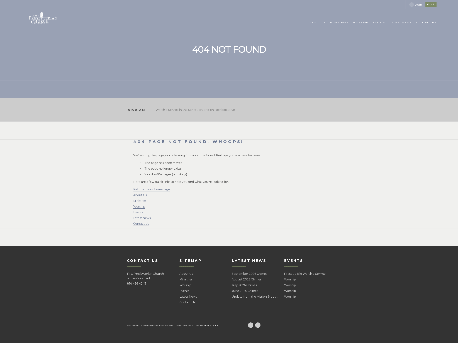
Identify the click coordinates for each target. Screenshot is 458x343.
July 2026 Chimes (244, 285)
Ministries (139, 201)
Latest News (142, 218)
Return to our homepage (151, 189)
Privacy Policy (204, 325)
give (431, 4)
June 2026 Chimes (245, 291)
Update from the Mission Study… (255, 296)
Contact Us (141, 223)
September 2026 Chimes (249, 273)
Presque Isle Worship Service (305, 273)
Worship (139, 206)
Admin (216, 325)
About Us (140, 195)
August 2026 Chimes (246, 279)
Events (138, 212)
